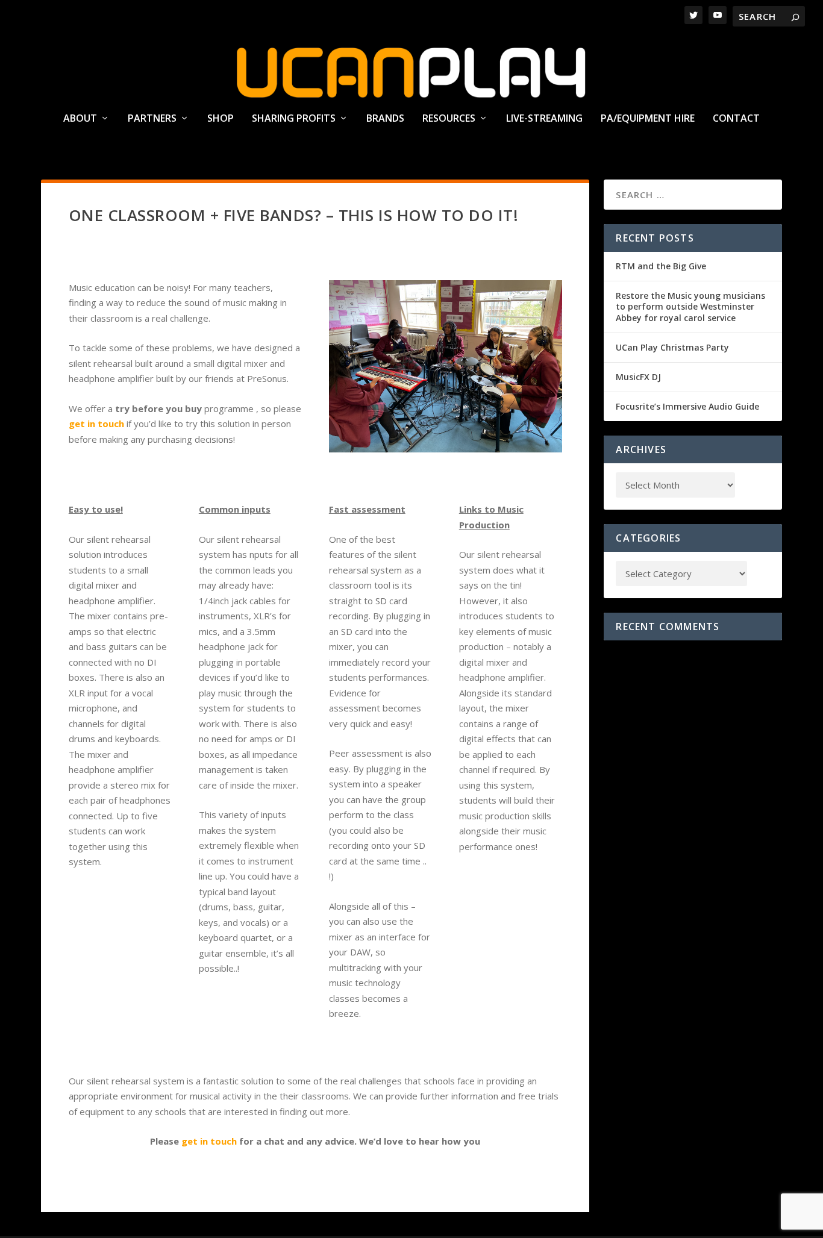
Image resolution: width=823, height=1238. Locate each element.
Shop (220, 119)
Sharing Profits (294, 119)
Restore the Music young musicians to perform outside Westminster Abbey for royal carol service (690, 306)
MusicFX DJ (638, 377)
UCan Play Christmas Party (672, 347)
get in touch (209, 1141)
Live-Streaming (544, 119)
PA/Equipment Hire (648, 119)
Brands (385, 119)
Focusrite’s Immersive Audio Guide (687, 406)
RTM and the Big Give (661, 266)
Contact (736, 119)
